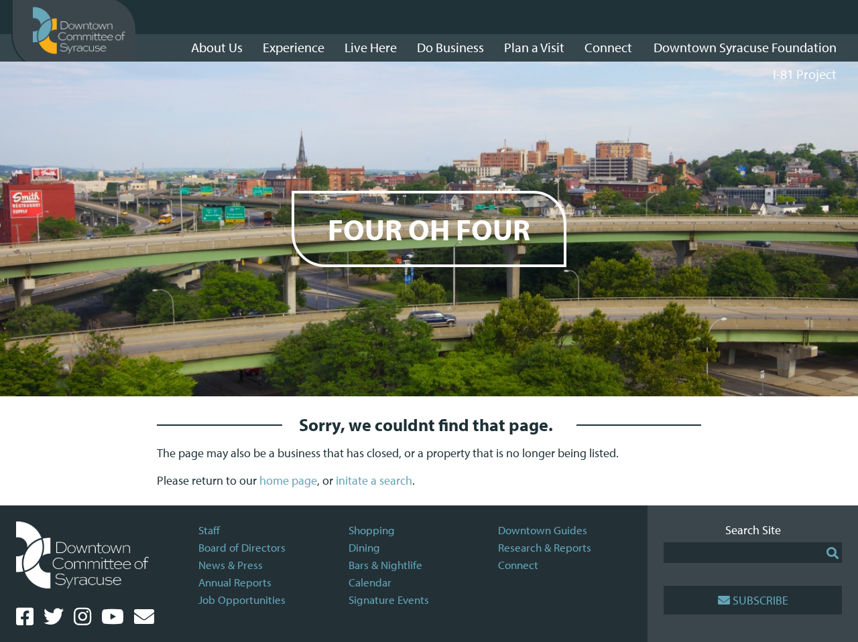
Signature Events (389, 599)
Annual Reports (234, 582)
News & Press (230, 565)
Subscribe (760, 600)
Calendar (370, 582)
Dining (364, 547)
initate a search (374, 480)
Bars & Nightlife (385, 565)
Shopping (372, 530)
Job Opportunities (242, 599)
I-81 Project (805, 74)
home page (288, 480)
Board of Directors (242, 547)
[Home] (79, 31)
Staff (209, 530)
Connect (518, 565)
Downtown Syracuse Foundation (745, 47)
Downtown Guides (542, 530)
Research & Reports (544, 547)
